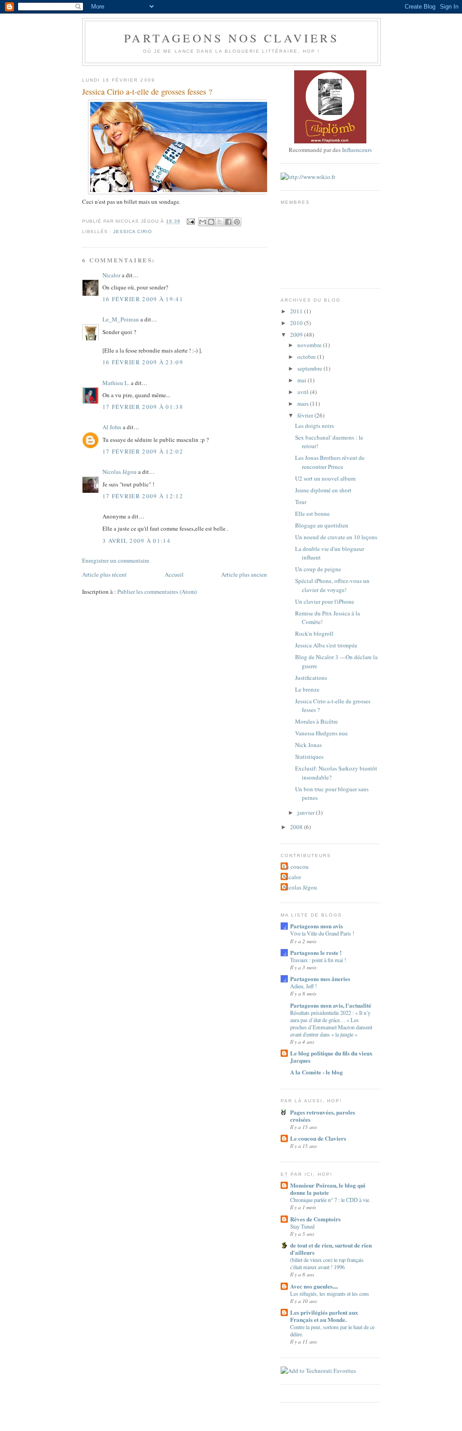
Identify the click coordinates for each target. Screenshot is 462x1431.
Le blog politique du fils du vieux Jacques (331, 1056)
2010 (297, 323)
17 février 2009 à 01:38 (142, 407)
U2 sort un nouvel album (325, 478)
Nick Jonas (308, 745)
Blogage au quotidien (321, 525)
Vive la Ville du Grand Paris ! (322, 933)
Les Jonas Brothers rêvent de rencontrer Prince (330, 462)
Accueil (174, 574)
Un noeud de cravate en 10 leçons (336, 537)
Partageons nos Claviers (231, 38)
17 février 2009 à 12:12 (142, 496)
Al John (111, 427)
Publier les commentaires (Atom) (157, 591)
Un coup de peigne (318, 569)
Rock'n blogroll (314, 633)
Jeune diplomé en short (323, 490)
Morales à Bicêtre (316, 721)
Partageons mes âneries (320, 978)
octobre (307, 357)
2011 (297, 311)
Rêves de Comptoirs (315, 1219)
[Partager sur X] (219, 221)
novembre (310, 345)
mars (303, 403)
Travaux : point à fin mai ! (318, 959)
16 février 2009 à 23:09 (142, 362)
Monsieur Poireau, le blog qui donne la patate (327, 1189)
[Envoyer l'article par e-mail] (190, 221)
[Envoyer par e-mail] (202, 221)
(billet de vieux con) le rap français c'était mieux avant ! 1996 (327, 1263)
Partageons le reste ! (316, 952)
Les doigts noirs (314, 426)
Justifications (311, 678)
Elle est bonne (312, 513)
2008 (297, 827)
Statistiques (309, 756)
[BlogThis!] (211, 221)
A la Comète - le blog (316, 1072)
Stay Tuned (302, 1226)
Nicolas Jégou (119, 472)
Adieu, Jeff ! (303, 986)
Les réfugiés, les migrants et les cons (329, 1293)
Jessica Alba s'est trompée (326, 645)
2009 (297, 334)
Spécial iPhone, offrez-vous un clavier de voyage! (332, 585)
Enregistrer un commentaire (115, 560)
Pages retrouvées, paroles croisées (322, 1116)
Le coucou (296, 866)
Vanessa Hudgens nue (321, 733)
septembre (310, 368)
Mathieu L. (115, 383)
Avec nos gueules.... (314, 1286)
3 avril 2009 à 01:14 (136, 541)
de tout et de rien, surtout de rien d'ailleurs (331, 1249)
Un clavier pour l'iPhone (324, 601)
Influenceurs (357, 150)
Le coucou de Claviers (318, 1138)
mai (302, 380)
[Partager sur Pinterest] (236, 221)
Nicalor (111, 275)
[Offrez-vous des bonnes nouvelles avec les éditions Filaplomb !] (330, 141)
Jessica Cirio (132, 231)
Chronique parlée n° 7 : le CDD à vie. (330, 1199)
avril (303, 392)
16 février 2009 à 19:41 (142, 299)
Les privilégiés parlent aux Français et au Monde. (324, 1316)
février (305, 415)
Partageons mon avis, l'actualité (330, 1005)
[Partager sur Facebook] (228, 221)
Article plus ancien (244, 574)
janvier (306, 812)
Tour (300, 502)
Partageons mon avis (316, 926)
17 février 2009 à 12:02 (142, 451)
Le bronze (307, 689)
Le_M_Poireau (120, 319)
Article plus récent (104, 574)
